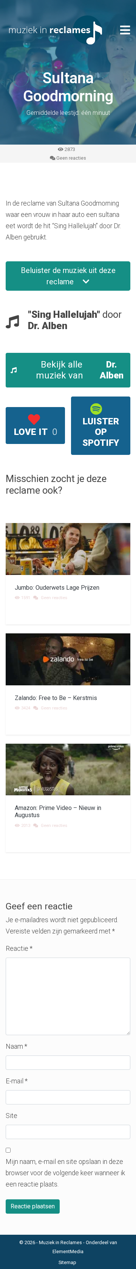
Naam (16, 1046)
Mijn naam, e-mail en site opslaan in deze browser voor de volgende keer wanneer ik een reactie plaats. (65, 1173)
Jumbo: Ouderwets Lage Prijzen (57, 587)
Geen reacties (71, 158)
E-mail (17, 1081)
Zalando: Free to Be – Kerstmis (56, 698)
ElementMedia (68, 1251)
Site (11, 1116)
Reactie (19, 948)
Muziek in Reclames (60, 1242)
